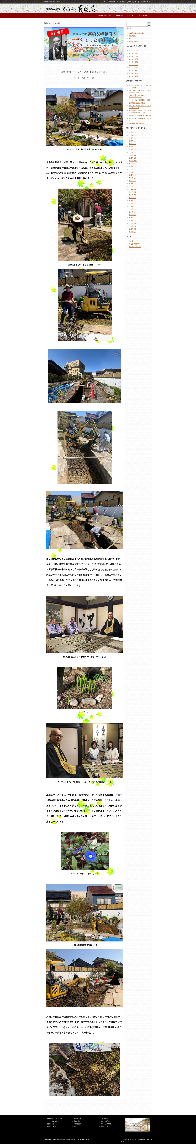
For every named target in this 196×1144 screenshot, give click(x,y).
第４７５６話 (133, 62)
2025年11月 (133, 158)
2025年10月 (133, 161)
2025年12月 (133, 155)
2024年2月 (132, 218)
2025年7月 (132, 169)
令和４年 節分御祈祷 (136, 123)
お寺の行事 (77, 1119)
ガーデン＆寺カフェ (144, 15)
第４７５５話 (133, 65)
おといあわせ (104, 1119)
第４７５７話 (133, 59)
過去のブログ (104, 1126)
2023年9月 (132, 232)
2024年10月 (133, 195)
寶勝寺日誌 (77, 1124)
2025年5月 (132, 175)
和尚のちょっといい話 (104, 15)
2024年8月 (132, 201)
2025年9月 (132, 164)
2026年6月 (132, 138)
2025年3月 (132, 181)
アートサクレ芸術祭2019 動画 (139, 100)
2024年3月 (132, 215)
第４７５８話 (133, 56)
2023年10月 (133, 229)
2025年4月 (132, 178)
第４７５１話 (133, 76)
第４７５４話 (133, 68)
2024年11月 (133, 192)
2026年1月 (132, 152)
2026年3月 (132, 147)
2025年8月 (132, 166)
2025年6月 (132, 172)
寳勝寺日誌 (119, 15)
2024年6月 (132, 206)
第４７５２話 (133, 73)
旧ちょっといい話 (135, 247)
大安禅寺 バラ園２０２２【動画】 (140, 115)
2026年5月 (132, 141)
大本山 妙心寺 (133, 241)
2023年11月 (133, 226)
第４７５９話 (133, 53)
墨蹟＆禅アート (79, 1121)
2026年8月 (132, 132)
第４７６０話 (133, 50)
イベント (130, 15)
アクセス (77, 1126)
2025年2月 (132, 183)
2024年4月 (132, 212)
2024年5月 (132, 209)
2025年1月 (132, 186)
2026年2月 (132, 149)
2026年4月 (132, 144)
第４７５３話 (133, 70)
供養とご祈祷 (51, 1126)
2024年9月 (132, 198)
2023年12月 (133, 223)
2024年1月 (132, 220)
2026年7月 (132, 135)
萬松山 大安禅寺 (134, 244)
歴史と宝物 (51, 1124)
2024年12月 (133, 189)
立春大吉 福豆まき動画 (137, 103)
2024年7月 (132, 203)
